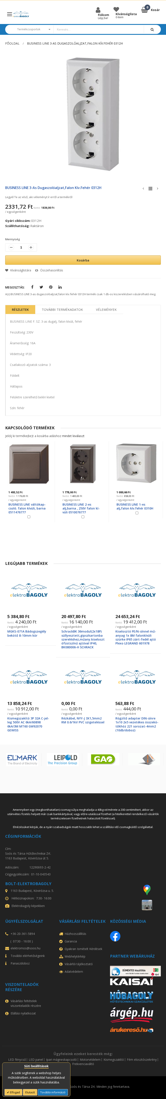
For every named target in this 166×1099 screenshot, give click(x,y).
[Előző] (143, 189)
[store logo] (21, 14)
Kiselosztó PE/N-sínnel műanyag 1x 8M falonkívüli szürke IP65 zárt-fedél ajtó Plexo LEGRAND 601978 (135, 637)
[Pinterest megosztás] (50, 287)
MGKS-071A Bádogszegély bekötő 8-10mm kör (26, 633)
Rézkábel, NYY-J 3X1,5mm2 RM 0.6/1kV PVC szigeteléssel (82, 720)
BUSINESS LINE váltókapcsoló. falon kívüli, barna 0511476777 (27, 508)
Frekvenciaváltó (83, 1063)
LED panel (36, 1059)
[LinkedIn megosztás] (60, 287)
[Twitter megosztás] (41, 287)
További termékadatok (62, 309)
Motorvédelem (90, 1059)
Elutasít (30, 1092)
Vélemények (106, 309)
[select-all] (73, 436)
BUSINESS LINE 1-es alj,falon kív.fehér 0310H (135, 506)
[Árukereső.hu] (135, 1030)
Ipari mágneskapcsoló (61, 1059)
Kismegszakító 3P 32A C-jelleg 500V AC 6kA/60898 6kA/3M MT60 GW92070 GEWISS (28, 724)
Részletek (20, 309)
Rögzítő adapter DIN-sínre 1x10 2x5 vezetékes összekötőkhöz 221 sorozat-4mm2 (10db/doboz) (136, 724)
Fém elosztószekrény (142, 1059)
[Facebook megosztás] (32, 287)
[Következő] (158, 189)
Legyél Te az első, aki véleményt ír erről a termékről (38, 197)
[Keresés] (152, 29)
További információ (52, 1092)
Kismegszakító (114, 1059)
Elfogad (14, 1092)
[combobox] (99, 29)
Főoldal (12, 43)
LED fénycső (17, 1059)
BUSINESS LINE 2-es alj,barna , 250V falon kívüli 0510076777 (81, 508)
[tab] (20, 309)
